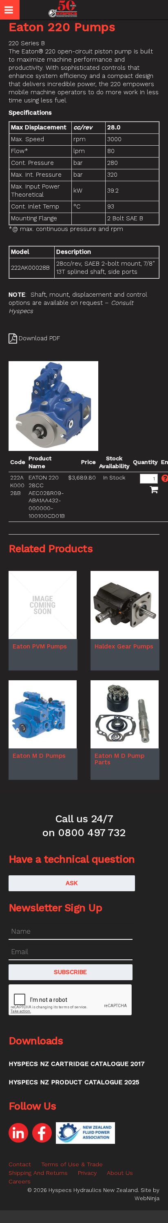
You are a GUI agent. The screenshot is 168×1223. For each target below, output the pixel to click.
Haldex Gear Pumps (124, 646)
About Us (120, 1173)
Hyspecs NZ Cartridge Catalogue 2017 (77, 1064)
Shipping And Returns (38, 1173)
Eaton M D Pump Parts (119, 759)
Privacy (87, 1173)
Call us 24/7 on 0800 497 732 (83, 825)
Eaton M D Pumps (39, 755)
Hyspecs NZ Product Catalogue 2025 (74, 1082)
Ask (72, 883)
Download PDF (39, 338)
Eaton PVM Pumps (40, 646)
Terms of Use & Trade (72, 1164)
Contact (20, 1164)
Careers (20, 1181)
